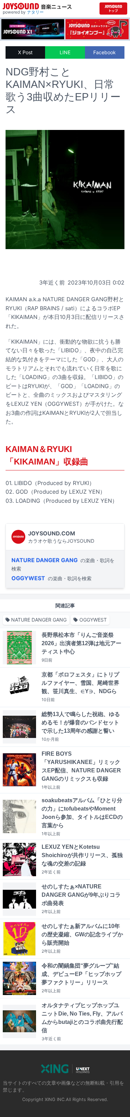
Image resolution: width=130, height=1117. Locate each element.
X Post (25, 52)
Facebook (104, 52)
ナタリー (35, 12)
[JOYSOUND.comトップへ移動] (113, 8)
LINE (65, 52)
